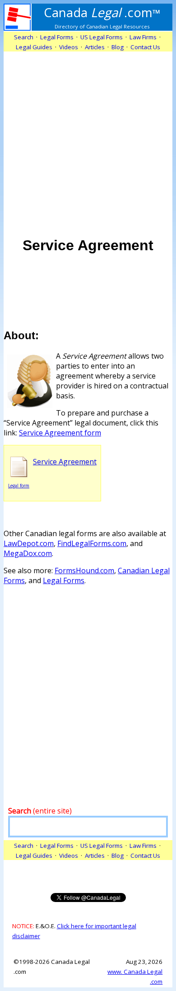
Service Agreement (65, 462)
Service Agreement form (60, 433)
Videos (68, 47)
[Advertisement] (88, 139)
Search (23, 37)
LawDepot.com (29, 543)
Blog (117, 47)
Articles (95, 47)
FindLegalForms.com (91, 543)
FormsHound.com (84, 570)
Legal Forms (63, 580)
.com (102, 12)
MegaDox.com (28, 553)
